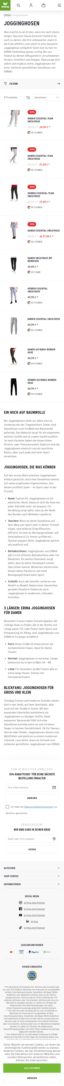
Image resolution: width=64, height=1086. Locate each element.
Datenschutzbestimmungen (38, 806)
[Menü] (59, 5)
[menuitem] (59, 5)
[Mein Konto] (31, 5)
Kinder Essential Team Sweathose (40, 120)
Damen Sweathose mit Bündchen (40, 259)
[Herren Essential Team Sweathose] (13, 193)
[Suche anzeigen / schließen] (18, 5)
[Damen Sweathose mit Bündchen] (13, 265)
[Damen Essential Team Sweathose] (13, 155)
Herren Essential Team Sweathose (41, 195)
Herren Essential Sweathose (38, 290)
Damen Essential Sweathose (44, 230)
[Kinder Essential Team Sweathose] (13, 118)
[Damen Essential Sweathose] (13, 230)
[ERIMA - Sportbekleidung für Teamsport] (5, 8)
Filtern (14, 83)
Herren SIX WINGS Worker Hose (42, 381)
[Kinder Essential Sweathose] (13, 326)
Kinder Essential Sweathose (44, 318)
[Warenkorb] (43, 5)
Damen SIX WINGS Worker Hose (41, 351)
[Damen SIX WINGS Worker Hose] (13, 356)
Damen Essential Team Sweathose (40, 157)
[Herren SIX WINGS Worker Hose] (13, 386)
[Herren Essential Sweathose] (13, 295)
